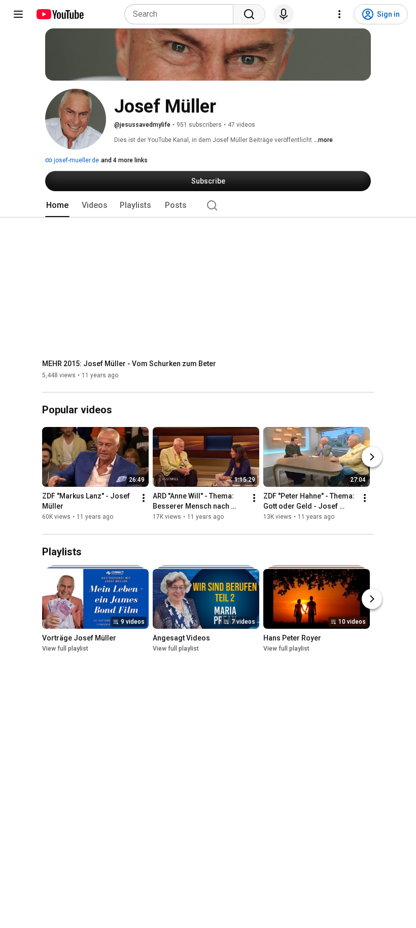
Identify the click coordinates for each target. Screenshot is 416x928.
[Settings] (339, 14)
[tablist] (208, 205)
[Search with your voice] (283, 14)
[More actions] (143, 498)
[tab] (57, 205)
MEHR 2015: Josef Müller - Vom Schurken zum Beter (129, 364)
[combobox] (182, 14)
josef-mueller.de (75, 160)
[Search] (249, 14)
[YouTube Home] (59, 14)
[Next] (372, 457)
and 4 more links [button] (124, 160)
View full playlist (65, 648)
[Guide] (18, 14)
